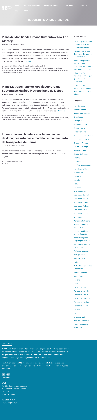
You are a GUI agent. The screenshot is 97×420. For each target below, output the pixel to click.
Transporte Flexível (81, 295)
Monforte (51, 70)
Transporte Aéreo (80, 287)
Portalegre (14, 72)
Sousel (20, 72)
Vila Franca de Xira (55, 119)
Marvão (44, 70)
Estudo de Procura (81, 143)
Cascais (51, 117)
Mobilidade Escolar (81, 202)
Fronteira (33, 70)
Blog (16, 10)
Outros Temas (68, 5)
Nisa (55, 70)
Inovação (77, 161)
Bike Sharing (78, 117)
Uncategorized (79, 317)
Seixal (30, 119)
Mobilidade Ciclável (81, 195)
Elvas (28, 70)
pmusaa (64, 70)
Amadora (20, 117)
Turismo (77, 309)
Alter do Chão (8, 68)
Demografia (78, 121)
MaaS (76, 184)
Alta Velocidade (80, 110)
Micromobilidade (80, 191)
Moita (3, 119)
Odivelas (14, 119)
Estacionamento (80, 132)
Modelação (78, 217)
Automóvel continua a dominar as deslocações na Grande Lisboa (83, 54)
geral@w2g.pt (11, 403)
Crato (24, 70)
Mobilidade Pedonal (81, 206)
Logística (77, 180)
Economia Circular (80, 124)
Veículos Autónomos (81, 321)
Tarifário (77, 280)
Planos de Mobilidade (32, 5)
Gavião (39, 70)
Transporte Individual (82, 298)
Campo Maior (37, 68)
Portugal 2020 (79, 255)
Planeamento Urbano (82, 221)
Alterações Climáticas (82, 113)
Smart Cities (78, 276)
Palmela (25, 119)
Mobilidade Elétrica (81, 199)
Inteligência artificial (81, 169)
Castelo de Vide (48, 68)
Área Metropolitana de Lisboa (32, 117)
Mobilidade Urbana (81, 213)
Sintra (47, 119)
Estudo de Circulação (82, 139)
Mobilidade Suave (80, 210)
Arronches (26, 68)
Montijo (8, 119)
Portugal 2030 (79, 258)
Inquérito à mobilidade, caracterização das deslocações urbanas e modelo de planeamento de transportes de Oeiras (35, 138)
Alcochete (7, 117)
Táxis (76, 284)
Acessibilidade (79, 106)
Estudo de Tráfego (51, 5)
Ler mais (28, 61)
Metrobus (77, 187)
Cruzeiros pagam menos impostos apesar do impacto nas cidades (83, 44)
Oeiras (20, 119)
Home (17, 5)
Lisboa (57, 117)
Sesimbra (36, 119)
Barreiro (45, 117)
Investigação (78, 173)
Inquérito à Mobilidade (11, 66)
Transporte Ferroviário (82, 291)
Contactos (26, 10)
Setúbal (42, 119)
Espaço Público (79, 128)
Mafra (66, 117)
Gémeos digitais (80, 150)
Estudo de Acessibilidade (83, 135)
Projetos (84, 5)
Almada (13, 117)
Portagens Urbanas (81, 251)
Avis (31, 68)
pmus (59, 70)
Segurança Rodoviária (82, 272)
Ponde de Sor (6, 72)
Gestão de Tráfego (81, 154)
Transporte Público (81, 306)
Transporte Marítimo (81, 302)
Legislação (78, 176)
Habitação (78, 158)
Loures (62, 117)
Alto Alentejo (18, 68)
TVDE (76, 313)
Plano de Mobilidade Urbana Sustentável (32, 66)
